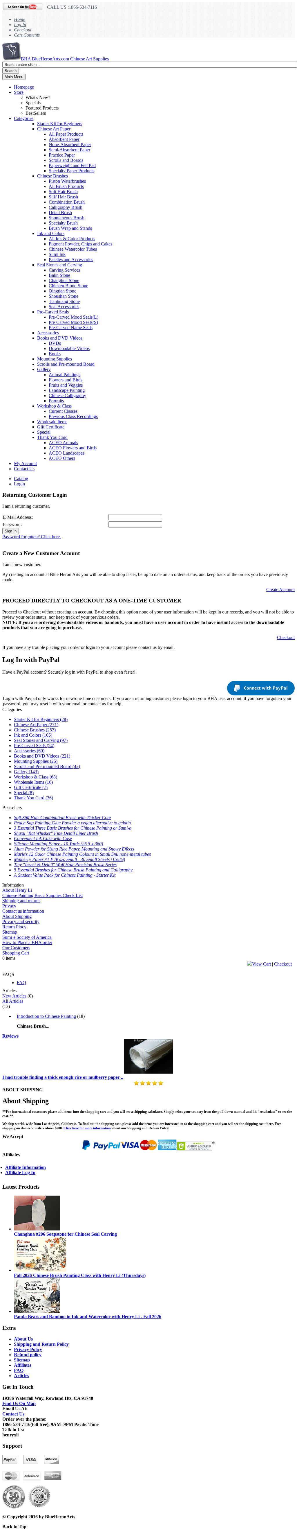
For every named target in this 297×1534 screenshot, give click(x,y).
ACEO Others (62, 458)
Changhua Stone (64, 280)
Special (43, 432)
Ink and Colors (50, 233)
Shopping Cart (15, 952)
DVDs (55, 343)
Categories (23, 118)
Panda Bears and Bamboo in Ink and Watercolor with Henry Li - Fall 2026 (87, 1316)
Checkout (22, 29)
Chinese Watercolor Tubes (73, 249)
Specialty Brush (63, 222)
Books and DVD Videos (59, 337)
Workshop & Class (54, 405)
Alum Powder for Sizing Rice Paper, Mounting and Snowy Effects (74, 848)
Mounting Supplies (54, 358)
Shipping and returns (21, 900)
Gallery (44, 369)
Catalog (21, 478)
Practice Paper (62, 154)
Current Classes (63, 411)
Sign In (11, 531)
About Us (23, 1338)
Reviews (10, 1036)
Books (55, 353)
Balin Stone (59, 275)
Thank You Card (52, 437)
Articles (21, 1375)
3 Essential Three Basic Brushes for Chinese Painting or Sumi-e (72, 828)
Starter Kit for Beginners (59, 123)
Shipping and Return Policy (41, 1344)
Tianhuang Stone (64, 301)
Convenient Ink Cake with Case (43, 838)
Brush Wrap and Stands (70, 228)
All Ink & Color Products (72, 238)
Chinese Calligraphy (67, 395)
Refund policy (27, 1354)
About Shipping (17, 916)
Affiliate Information (25, 1167)
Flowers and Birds (65, 379)
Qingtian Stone (62, 290)
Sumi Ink (57, 254)
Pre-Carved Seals (53, 311)
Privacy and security (20, 921)
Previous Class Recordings (73, 416)
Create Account (280, 589)
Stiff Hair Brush (63, 196)
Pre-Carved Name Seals (71, 327)
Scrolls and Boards (66, 160)
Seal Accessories (64, 306)
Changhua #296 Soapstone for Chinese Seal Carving (65, 1234)
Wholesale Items (52, 421)
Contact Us (24, 468)
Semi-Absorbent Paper (69, 149)
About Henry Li (17, 890)
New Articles (14, 995)
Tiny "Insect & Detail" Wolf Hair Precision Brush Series (65, 864)
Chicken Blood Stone (68, 285)
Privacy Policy (28, 1349)
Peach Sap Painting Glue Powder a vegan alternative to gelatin (72, 822)
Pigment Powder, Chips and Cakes (80, 243)
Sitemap (9, 932)
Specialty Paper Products (71, 170)
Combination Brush (67, 202)
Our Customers (16, 947)
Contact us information (23, 911)
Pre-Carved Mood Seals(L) (73, 317)
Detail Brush (60, 212)
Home (19, 19)
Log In (20, 24)
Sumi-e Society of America (27, 937)
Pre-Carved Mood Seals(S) (73, 322)
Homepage (24, 87)
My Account (25, 463)
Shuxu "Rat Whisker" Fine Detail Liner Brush (56, 833)
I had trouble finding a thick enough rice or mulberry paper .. (62, 1077)
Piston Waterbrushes (67, 181)
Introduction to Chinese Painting (46, 1016)
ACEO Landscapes (66, 453)
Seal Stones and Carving (59, 264)
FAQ (21, 982)
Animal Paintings (64, 374)
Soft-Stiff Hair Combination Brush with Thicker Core (62, 817)
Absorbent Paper (64, 139)
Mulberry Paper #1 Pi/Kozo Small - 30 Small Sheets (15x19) (69, 859)
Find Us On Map (19, 1403)
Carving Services (64, 270)
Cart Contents (27, 35)
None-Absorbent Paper (70, 144)
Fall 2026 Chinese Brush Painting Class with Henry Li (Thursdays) (80, 1275)
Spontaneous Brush (66, 217)
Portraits (56, 400)
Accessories (48, 332)
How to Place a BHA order (27, 942)
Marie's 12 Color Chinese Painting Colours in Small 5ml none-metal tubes (82, 854)
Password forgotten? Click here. (31, 536)
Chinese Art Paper (53, 128)
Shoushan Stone (63, 296)
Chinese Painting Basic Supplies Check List (42, 895)
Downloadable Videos (69, 348)
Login (19, 483)
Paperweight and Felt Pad (72, 165)
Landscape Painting (67, 390)
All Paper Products (66, 134)
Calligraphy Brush (65, 207)
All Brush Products (66, 186)
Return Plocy (14, 926)
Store (18, 92)
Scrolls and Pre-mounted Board (66, 364)
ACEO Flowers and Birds (73, 447)
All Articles (12, 1001)
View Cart (261, 963)
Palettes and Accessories (71, 259)
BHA (65, 58)
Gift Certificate (50, 426)
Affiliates (22, 1365)
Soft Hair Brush (63, 191)
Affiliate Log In (20, 1172)
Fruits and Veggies (66, 385)
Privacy (9, 905)
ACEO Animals (63, 442)
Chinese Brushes (52, 175)
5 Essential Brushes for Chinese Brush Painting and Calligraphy (73, 869)
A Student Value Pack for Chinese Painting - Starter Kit (64, 875)
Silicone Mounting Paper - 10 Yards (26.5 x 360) (58, 843)
